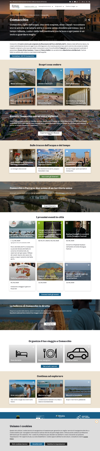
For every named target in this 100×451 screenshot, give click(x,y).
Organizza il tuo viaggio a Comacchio (50, 341)
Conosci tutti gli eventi (50, 294)
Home (11, 15)
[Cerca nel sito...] (89, 2)
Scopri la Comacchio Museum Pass (49, 133)
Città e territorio (34, 15)
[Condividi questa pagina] (89, 20)
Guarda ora (50, 324)
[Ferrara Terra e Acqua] (16, 6)
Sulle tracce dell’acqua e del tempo (50, 145)
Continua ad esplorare (50, 376)
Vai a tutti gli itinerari (50, 177)
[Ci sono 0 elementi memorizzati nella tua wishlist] (86, 1)
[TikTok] (77, 1)
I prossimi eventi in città (50, 217)
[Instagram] (72, 1)
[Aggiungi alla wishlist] (85, 20)
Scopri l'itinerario (50, 206)
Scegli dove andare (21, 15)
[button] (83, 2)
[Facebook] (70, 1)
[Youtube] (75, 1)
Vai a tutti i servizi (50, 366)
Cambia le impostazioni (56, 444)
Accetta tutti (37, 444)
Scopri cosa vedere (50, 64)
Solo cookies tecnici (19, 444)
